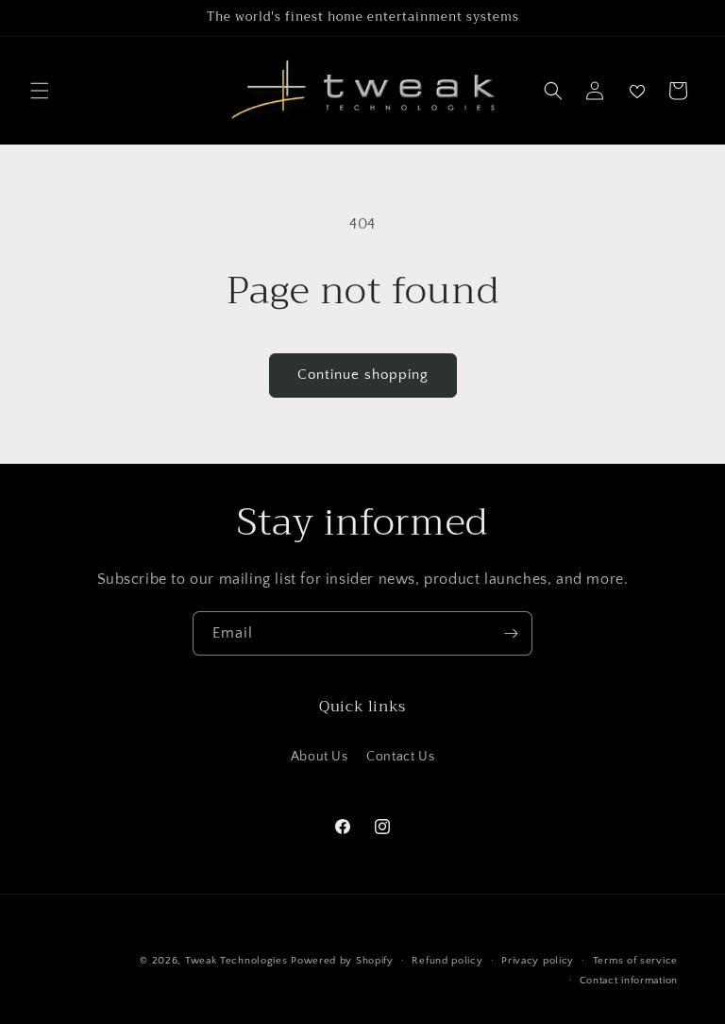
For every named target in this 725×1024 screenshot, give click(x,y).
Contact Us (400, 756)
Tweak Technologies (236, 960)
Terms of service (635, 960)
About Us (319, 756)
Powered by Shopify (342, 960)
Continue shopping (363, 375)
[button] (39, 90)
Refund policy (447, 960)
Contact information (629, 980)
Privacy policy (537, 960)
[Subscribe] (510, 633)
